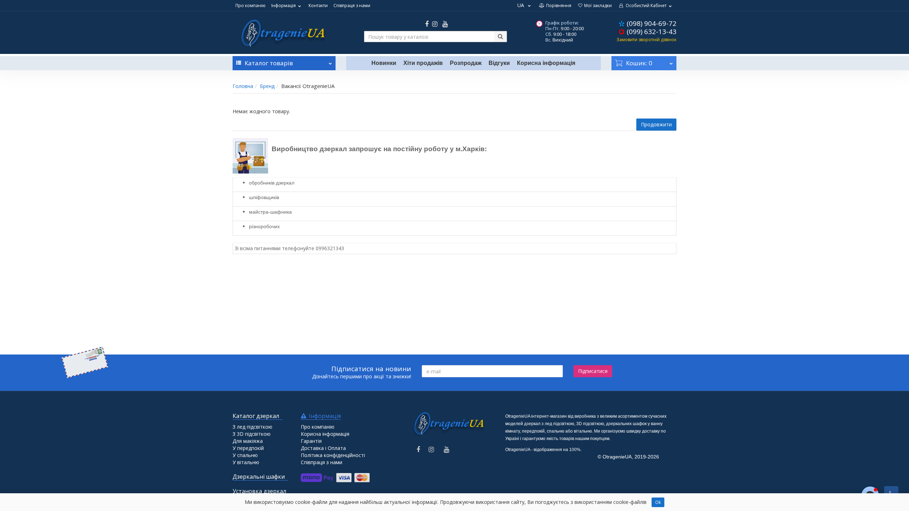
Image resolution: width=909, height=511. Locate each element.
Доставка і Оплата (323, 448)
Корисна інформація (546, 63)
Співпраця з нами (351, 5)
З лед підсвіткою (252, 426)
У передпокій (248, 448)
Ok (658, 502)
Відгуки (499, 63)
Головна (243, 86)
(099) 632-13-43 (651, 31)
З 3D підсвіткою (252, 433)
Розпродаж (465, 63)
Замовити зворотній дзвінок (646, 40)
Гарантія (311, 441)
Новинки (383, 63)
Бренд (267, 86)
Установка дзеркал (259, 491)
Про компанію (250, 5)
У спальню (245, 455)
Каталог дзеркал (256, 416)
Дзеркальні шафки (259, 476)
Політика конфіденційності (333, 455)
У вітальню (246, 462)
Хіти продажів (423, 63)
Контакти (318, 5)
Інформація (283, 5)
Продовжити (656, 124)
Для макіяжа (248, 441)
